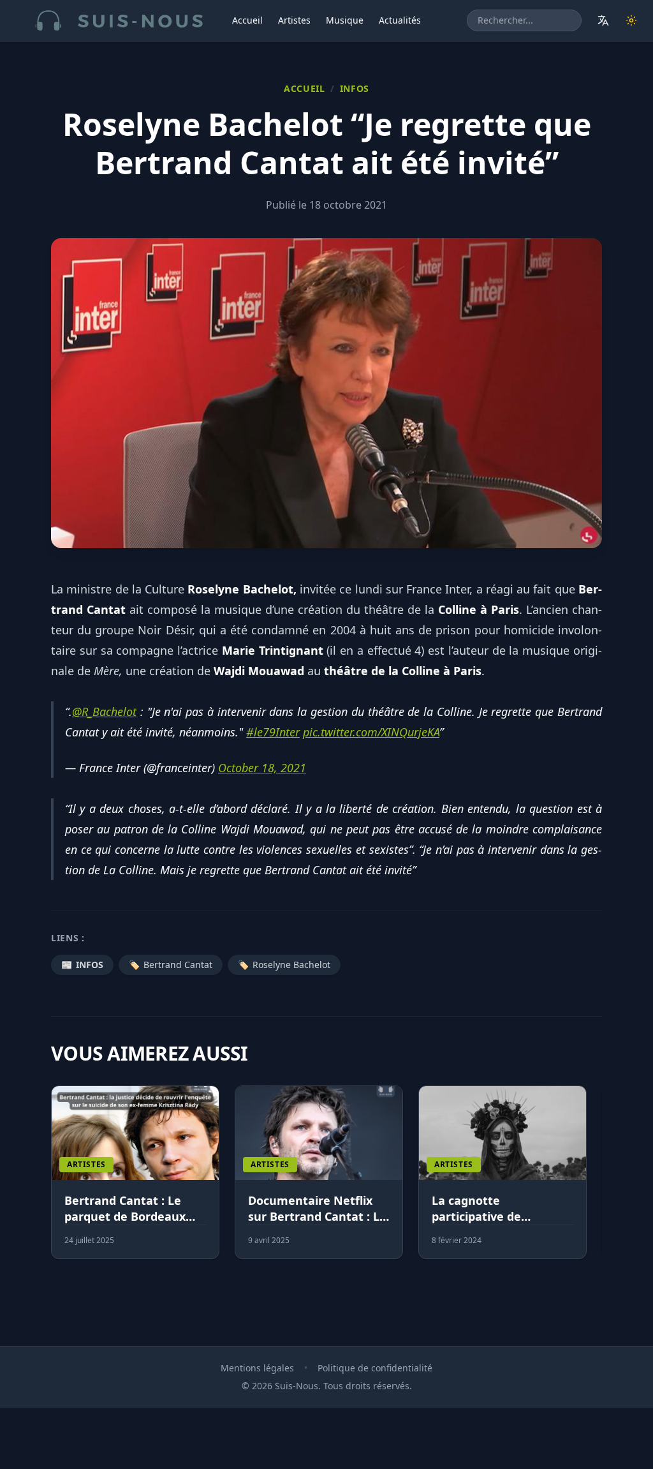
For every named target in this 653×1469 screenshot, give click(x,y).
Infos (355, 88)
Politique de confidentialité (375, 1368)
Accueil (247, 20)
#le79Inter (273, 732)
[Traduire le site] (603, 20)
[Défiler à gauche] (57, 1180)
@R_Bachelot (104, 711)
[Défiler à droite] (596, 1180)
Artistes (294, 20)
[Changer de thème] (631, 20)
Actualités (400, 20)
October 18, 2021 (262, 767)
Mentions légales (257, 1368)
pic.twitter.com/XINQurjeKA (371, 732)
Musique (344, 20)
